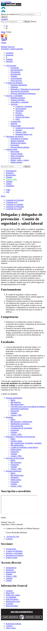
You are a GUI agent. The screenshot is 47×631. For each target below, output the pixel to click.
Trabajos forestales (18, 100)
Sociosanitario (20, 108)
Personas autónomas (13, 471)
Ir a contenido (6, 2)
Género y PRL (21, 132)
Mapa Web (10, 593)
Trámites (14, 76)
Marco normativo (17, 156)
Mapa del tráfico (12, 606)
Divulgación (15, 72)
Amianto (18, 130)
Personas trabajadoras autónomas (23, 93)
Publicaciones (16, 449)
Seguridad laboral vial (23, 134)
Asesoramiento (16, 78)
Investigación (16, 74)
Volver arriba (11, 628)
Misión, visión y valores (20, 160)
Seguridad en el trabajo (19, 139)
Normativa (10, 173)
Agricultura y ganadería (20, 102)
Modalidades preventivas (20, 424)
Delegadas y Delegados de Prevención (20, 437)
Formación (15, 68)
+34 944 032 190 (12, 537)
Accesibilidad (11, 597)
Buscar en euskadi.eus (9, 14)
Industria (14, 124)
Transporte (19, 111)
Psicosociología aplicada (20, 147)
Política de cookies (13, 595)
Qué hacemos (11, 65)
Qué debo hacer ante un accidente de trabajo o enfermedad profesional (28, 407)
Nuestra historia (17, 154)
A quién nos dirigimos (14, 83)
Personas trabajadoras (19, 85)
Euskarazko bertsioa (13, 624)
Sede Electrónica (12, 599)
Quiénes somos (11, 149)
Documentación (17, 70)
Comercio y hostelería (23, 106)
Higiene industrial (17, 141)
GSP (7, 192)
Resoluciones (11, 175)
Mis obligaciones (17, 404)
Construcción (16, 121)
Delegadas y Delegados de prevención (25, 89)
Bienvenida (15, 151)
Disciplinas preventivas (14, 136)
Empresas (14, 87)
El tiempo (9, 604)
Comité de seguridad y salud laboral (24, 447)
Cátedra (9, 184)
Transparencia (11, 171)
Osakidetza (10, 186)
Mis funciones (16, 462)
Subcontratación (17, 426)
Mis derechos (16, 402)
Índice (13, 400)
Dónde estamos (16, 162)
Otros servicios (16, 81)
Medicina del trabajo (18, 143)
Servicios (14, 104)
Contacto (4, 19)
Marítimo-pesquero (18, 98)
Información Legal (13, 601)
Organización (16, 158)
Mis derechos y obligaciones (21, 422)
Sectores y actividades (14, 96)
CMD (8, 190)
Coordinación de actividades (21, 428)
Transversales (16, 126)
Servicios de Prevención (15, 458)
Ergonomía (15, 145)
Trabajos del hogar (22, 117)
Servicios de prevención (20, 91)
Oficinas (18, 113)
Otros (17, 119)
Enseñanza (19, 115)
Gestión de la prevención (24, 128)
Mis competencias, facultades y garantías (26, 443)
